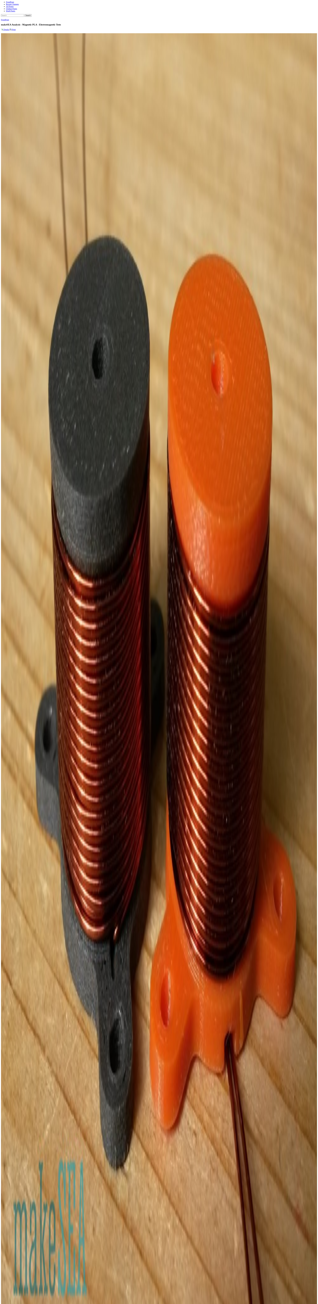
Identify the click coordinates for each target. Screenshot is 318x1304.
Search (28, 15)
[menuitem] (10, 2)
